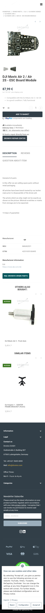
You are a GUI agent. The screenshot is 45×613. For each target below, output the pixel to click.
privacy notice (20, 505)
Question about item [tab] (15, 160)
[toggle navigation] (41, 4)
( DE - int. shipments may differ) (16, 130)
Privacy (14, 600)
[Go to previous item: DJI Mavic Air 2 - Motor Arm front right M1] (35, 21)
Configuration (24, 605)
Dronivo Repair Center (14, 138)
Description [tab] (10, 153)
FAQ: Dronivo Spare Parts (16, 276)
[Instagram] (20, 531)
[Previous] (35, 294)
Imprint (6, 600)
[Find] (37, 4)
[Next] (41, 294)
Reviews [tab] (25, 153)
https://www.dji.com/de (12, 267)
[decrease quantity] (31, 108)
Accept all (36, 605)
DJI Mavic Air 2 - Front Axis (15, 341)
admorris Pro (27, 610)
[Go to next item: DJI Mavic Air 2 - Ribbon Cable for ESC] (40, 21)
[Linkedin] (24, 531)
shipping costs (18, 92)
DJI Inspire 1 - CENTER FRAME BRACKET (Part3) (15, 406)
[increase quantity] (40, 108)
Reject (12, 605)
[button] (23, 431)
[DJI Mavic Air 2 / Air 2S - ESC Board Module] (23, 44)
